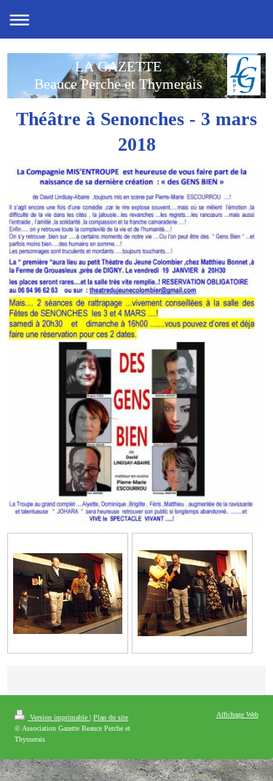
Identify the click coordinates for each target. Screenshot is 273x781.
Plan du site (110, 717)
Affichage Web (237, 714)
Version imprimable (59, 717)
